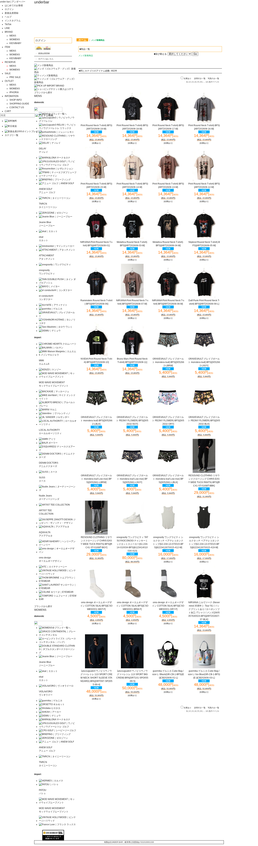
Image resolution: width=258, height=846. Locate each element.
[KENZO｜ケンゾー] (50, 369)
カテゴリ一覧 (11, 135)
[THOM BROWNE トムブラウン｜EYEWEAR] (57, 581)
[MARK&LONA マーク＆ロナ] (54, 157)
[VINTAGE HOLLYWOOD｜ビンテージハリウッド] (57, 574)
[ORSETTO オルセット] (52, 704)
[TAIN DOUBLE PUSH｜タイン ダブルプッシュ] (57, 282)
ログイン (9, 9)
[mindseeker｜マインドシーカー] (56, 246)
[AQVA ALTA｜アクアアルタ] (54, 526)
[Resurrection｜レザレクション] (56, 168)
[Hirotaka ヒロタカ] (49, 708)
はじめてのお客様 (14, 5)
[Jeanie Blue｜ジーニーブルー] (55, 216)
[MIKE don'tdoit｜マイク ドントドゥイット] (57, 398)
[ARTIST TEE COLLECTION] (54, 504)
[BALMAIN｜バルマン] (51, 347)
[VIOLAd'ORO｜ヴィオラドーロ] (56, 686)
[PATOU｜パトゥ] (48, 784)
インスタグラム (13, 20)
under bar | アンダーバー (12, 1)
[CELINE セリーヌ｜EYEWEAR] (56, 592)
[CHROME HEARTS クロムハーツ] (57, 344)
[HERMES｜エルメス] (51, 780)
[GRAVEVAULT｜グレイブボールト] (57, 316)
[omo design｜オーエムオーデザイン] (57, 552)
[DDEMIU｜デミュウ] (50, 715)
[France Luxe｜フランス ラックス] (57, 824)
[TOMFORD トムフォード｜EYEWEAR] (57, 599)
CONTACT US (16, 107)
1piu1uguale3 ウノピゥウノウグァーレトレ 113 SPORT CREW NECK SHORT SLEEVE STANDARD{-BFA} (96, 678)
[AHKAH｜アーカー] (50, 712)
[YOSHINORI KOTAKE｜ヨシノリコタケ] (57, 323)
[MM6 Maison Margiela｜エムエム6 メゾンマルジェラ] (57, 355)
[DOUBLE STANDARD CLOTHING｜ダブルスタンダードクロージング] (57, 652)
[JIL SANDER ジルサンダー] (54, 417)
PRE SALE (15, 77)
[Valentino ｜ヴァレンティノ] (54, 413)
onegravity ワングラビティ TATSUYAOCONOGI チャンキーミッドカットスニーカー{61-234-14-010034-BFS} (132, 544)
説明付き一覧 (199, 78)
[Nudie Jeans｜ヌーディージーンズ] (57, 490)
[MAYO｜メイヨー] (49, 286)
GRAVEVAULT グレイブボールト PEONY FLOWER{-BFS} (132, 420)
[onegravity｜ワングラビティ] (55, 264)
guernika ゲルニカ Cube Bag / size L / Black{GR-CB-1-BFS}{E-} (168, 674)
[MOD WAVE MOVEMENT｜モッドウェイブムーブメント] (57, 376)
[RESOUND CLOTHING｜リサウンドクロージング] (57, 139)
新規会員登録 (11, 13)
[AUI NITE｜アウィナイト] (53, 305)
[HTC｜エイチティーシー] (53, 566)
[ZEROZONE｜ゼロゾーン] (53, 213)
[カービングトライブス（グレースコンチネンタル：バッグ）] (57, 642)
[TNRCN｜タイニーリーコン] (54, 198)
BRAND (9, 32)
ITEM (7, 47)
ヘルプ (8, 16)
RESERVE (10, 62)
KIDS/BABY (15, 43)
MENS (12, 35)
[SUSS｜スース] (48, 472)
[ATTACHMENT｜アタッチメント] (57, 250)
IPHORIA (14, 92)
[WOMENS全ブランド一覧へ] (54, 627)
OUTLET (9, 81)
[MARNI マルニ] (48, 409)
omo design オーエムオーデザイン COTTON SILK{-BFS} (96, 606)
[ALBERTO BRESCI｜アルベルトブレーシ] (57, 405)
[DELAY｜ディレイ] (50, 143)
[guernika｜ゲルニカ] (50, 308)
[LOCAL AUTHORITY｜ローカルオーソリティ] (57, 424)
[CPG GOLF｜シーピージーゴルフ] (57, 730)
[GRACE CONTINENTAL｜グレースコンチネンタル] (57, 635)
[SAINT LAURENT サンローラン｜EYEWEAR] (57, 588)
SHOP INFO (15, 100)
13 (207, 82)
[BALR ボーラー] (48, 443)
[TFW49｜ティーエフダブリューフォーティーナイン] (57, 175)
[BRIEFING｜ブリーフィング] (55, 179)
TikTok (8, 24)
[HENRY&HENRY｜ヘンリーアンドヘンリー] (57, 544)
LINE (7, 28)
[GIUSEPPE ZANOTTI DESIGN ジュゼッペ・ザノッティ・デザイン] (57, 523)
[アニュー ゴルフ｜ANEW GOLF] (56, 183)
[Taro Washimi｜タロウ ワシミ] (55, 327)
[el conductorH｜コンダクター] (55, 290)
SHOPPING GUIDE (19, 103)
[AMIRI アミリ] (47, 439)
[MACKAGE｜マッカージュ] (54, 391)
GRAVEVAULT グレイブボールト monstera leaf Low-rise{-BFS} (96, 479)
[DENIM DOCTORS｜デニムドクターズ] (57, 457)
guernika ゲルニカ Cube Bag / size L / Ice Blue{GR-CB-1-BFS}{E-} (204, 674)
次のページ (214, 82)
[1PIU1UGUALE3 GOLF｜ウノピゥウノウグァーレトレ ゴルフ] (57, 165)
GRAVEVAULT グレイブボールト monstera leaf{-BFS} (168, 362)
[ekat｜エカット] (48, 231)
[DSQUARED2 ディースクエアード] (57, 450)
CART (8, 111)
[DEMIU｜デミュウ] (50, 330)
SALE (8, 73)
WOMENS (14, 39)
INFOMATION (12, 96)
